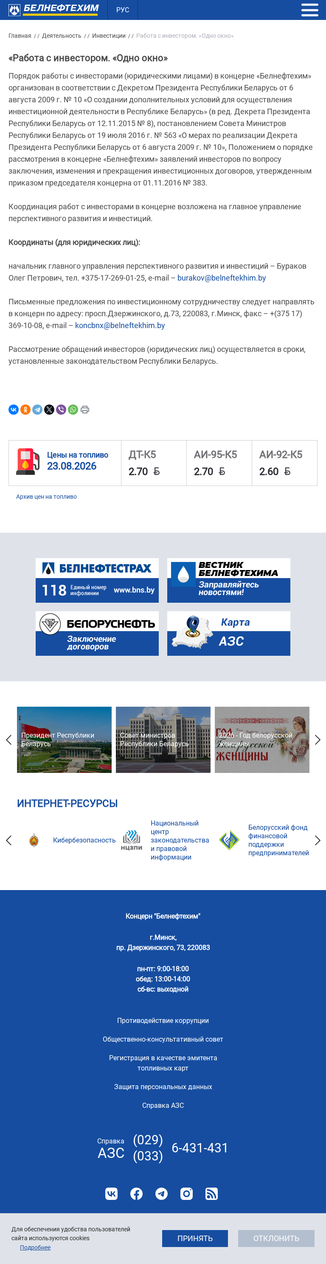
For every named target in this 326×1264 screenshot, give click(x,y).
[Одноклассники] (25, 409)
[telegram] (161, 1193)
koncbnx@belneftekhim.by (120, 325)
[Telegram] (37, 409)
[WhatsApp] (73, 409)
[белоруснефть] (97, 633)
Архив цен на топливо (46, 496)
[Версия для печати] (85, 409)
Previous (8, 740)
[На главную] (53, 10)
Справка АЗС (163, 1105)
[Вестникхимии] (228, 580)
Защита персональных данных (163, 1087)
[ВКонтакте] (13, 409)
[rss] (211, 1193)
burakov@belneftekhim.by (221, 277)
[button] (309, 10)
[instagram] (186, 1193)
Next (317, 740)
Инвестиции (109, 35)
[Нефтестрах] (97, 580)
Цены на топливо (77, 454)
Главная (19, 35)
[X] (49, 409)
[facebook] (136, 1193)
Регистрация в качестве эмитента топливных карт (163, 1063)
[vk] (111, 1193)
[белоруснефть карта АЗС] (228, 633)
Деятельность (62, 35)
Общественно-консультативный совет (163, 1039)
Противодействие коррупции (163, 1021)
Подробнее (35, 1247)
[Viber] (61, 409)
